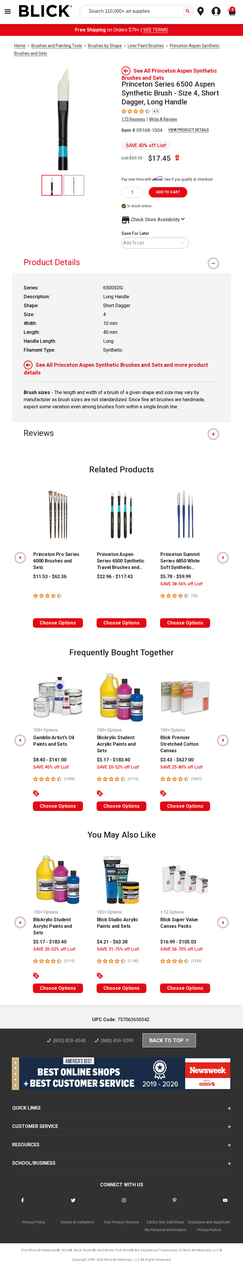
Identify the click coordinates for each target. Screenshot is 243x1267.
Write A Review (163, 119)
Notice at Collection (77, 1222)
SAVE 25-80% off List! (181, 767)
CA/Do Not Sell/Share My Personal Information (165, 1226)
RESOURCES (25, 1145)
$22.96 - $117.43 (115, 576)
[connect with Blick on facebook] (22, 1204)
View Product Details (188, 130)
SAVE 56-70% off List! (181, 949)
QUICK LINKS (26, 1108)
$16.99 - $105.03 (178, 942)
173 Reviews (133, 119)
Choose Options (58, 623)
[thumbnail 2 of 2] (73, 185)
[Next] (223, 558)
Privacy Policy (33, 1222)
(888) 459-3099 (117, 1040)
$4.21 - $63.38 (112, 942)
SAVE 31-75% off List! (118, 949)
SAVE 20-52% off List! (118, 767)
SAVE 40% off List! (146, 145)
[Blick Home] (45, 11)
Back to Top (166, 1040)
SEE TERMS (155, 30)
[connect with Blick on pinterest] (174, 1204)
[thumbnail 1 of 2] (51, 185)
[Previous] (20, 558)
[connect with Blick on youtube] (225, 1204)
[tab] (121, 262)
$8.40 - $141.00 (49, 760)
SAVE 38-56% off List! (181, 584)
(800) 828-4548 (69, 1040)
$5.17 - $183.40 (113, 760)
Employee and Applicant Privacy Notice (209, 1226)
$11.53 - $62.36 (49, 576)
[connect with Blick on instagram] (124, 1204)
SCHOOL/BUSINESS (33, 1163)
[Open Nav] (8, 11)
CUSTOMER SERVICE (35, 1126)
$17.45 (159, 158)
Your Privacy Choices (121, 1222)
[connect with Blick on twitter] (73, 1204)
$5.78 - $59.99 (175, 576)
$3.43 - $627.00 (177, 760)
